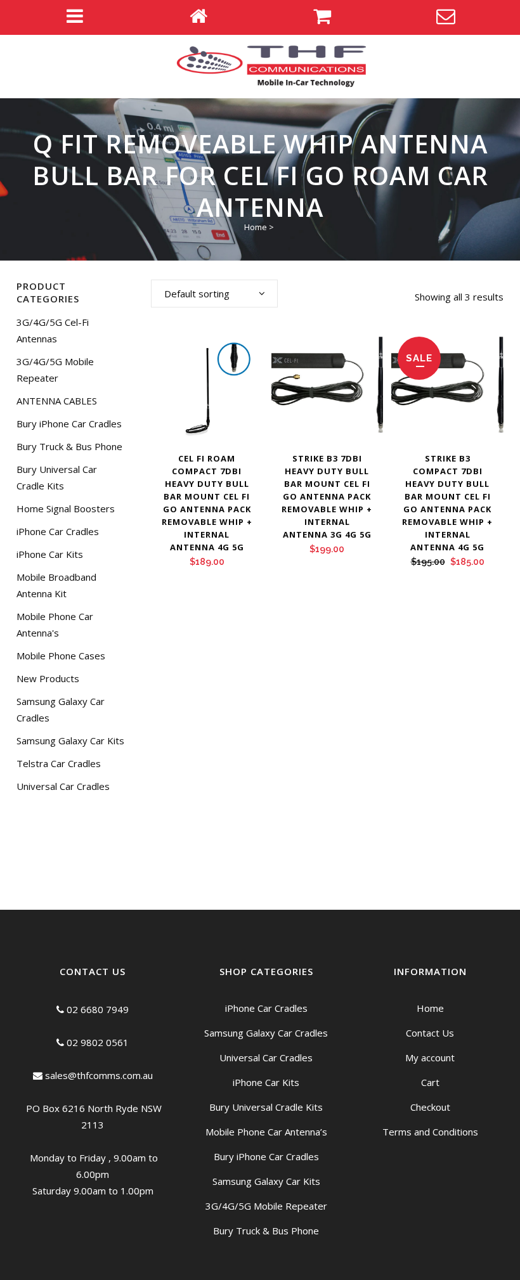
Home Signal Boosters (65, 508)
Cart (430, 1082)
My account (430, 1057)
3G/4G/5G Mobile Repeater (266, 1205)
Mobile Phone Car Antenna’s (266, 1131)
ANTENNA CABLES (56, 400)
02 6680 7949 (96, 1009)
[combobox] (214, 293)
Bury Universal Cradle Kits (266, 1107)
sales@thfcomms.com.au (97, 1075)
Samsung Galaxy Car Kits (70, 740)
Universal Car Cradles (63, 786)
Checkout (430, 1107)
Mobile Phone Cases (60, 655)
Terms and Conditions (430, 1131)
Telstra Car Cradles (58, 763)
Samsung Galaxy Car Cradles (266, 1032)
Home (255, 227)
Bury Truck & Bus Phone (69, 446)
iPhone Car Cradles (57, 531)
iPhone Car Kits (49, 554)
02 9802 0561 (96, 1042)
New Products (47, 678)
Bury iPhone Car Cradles (69, 423)
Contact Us (430, 1032)
